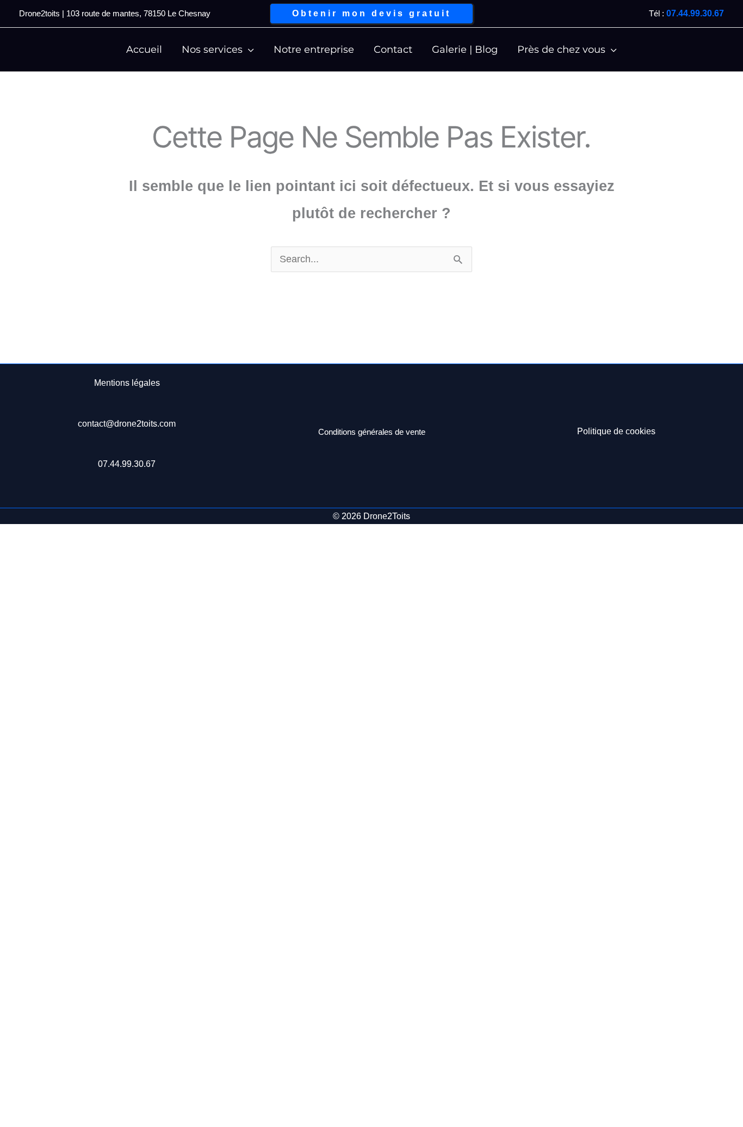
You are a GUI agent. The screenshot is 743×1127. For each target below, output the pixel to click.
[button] (371, 13)
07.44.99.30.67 (695, 13)
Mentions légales (127, 382)
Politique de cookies (616, 431)
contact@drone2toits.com (127, 423)
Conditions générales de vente (371, 431)
